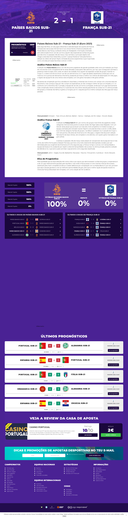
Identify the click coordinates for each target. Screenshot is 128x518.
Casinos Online (99, 480)
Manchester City (40, 489)
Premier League (11, 471)
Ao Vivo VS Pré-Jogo (71, 468)
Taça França (10, 487)
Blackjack (98, 475)
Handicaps (69, 491)
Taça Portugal (10, 470)
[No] (126, 515)
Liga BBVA (10, 475)
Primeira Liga (10, 468)
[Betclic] (15, 52)
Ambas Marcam (70, 471)
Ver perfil (16, 85)
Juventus (38, 484)
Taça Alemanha (11, 484)
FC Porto (38, 470)
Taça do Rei (10, 477)
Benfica (38, 468)
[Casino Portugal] (16, 431)
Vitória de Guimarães (41, 475)
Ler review (88, 435)
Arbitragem (69, 489)
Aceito (64, 516)
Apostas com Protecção (72, 473)
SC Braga (38, 473)
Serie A (9, 478)
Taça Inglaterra (11, 473)
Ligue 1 (8, 486)
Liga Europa (10, 491)
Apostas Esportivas (101, 478)
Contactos (98, 468)
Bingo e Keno (99, 477)
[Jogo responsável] (42, 507)
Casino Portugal (40, 427)
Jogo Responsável (101, 470)
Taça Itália (9, 480)
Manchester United (41, 491)
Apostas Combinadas (72, 495)
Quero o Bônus (111, 435)
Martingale (69, 493)
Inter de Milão (40, 485)
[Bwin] (59, 352)
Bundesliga (10, 482)
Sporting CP (39, 471)
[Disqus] (64, 262)
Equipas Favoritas (70, 470)
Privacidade (99, 471)
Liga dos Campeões (12, 489)
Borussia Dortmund (41, 487)
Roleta (97, 473)
